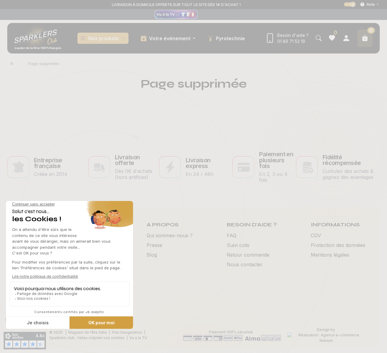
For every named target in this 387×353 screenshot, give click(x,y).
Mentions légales (330, 254)
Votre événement (170, 38)
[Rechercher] (319, 38)
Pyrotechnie (230, 38)
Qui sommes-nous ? (170, 235)
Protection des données (338, 245)
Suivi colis (238, 245)
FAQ (231, 235)
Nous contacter (245, 264)
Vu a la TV (138, 337)
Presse (154, 245)
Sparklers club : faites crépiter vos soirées (87, 337)
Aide (371, 4)
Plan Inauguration (127, 332)
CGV (316, 235)
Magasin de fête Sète (87, 332)
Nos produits (103, 38)
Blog (152, 254)
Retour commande (248, 254)
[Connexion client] (346, 38)
